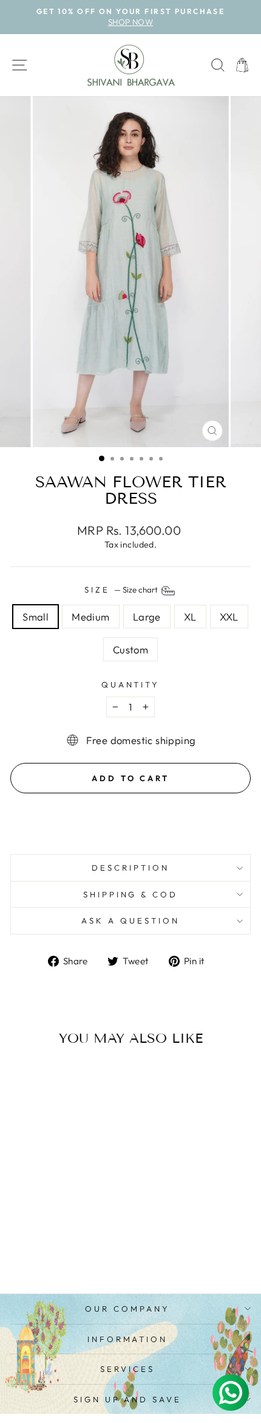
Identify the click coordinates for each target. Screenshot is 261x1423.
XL (190, 616)
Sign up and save (127, 1399)
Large (147, 616)
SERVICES (127, 1369)
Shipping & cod (130, 894)
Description (130, 867)
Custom (130, 649)
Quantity (130, 684)
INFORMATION (127, 1339)
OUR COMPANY (127, 1308)
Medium (90, 616)
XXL (229, 616)
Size (122, 589)
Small (35, 616)
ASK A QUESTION (130, 920)
